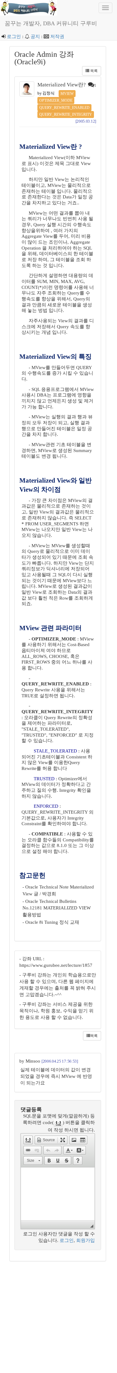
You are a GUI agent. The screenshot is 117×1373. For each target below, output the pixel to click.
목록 (93, 71)
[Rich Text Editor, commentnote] (58, 1193)
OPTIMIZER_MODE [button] (55, 100)
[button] (28, 1140)
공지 (35, 36)
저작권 (57, 36)
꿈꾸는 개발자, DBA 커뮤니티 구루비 (51, 23)
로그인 (14, 36)
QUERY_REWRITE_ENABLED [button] (64, 107)
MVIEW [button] (67, 93)
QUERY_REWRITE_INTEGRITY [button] (65, 114)
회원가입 (85, 1240)
